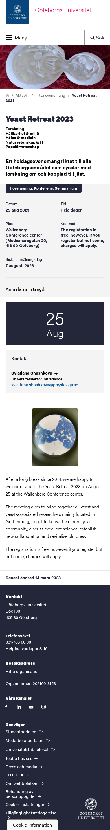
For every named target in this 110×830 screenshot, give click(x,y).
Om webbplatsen (22, 783)
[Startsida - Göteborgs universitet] (91, 809)
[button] (42, 37)
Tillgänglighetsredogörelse (31, 813)
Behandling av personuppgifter (21, 793)
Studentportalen (25, 731)
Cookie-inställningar (25, 804)
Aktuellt (22, 95)
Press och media (22, 766)
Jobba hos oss (19, 758)
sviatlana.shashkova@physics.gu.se (44, 385)
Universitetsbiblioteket (31, 749)
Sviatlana (32, 372)
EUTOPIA (15, 775)
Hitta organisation (23, 671)
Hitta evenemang (50, 95)
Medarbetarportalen (28, 740)
